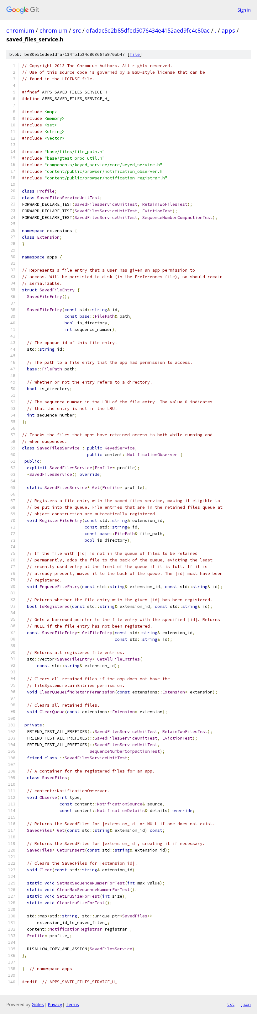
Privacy (55, 1004)
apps (228, 30)
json (246, 1004)
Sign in (244, 10)
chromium (20, 30)
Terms (72, 1004)
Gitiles (38, 1004)
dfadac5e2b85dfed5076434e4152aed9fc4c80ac (148, 30)
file (135, 54)
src (77, 30)
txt (230, 1004)
